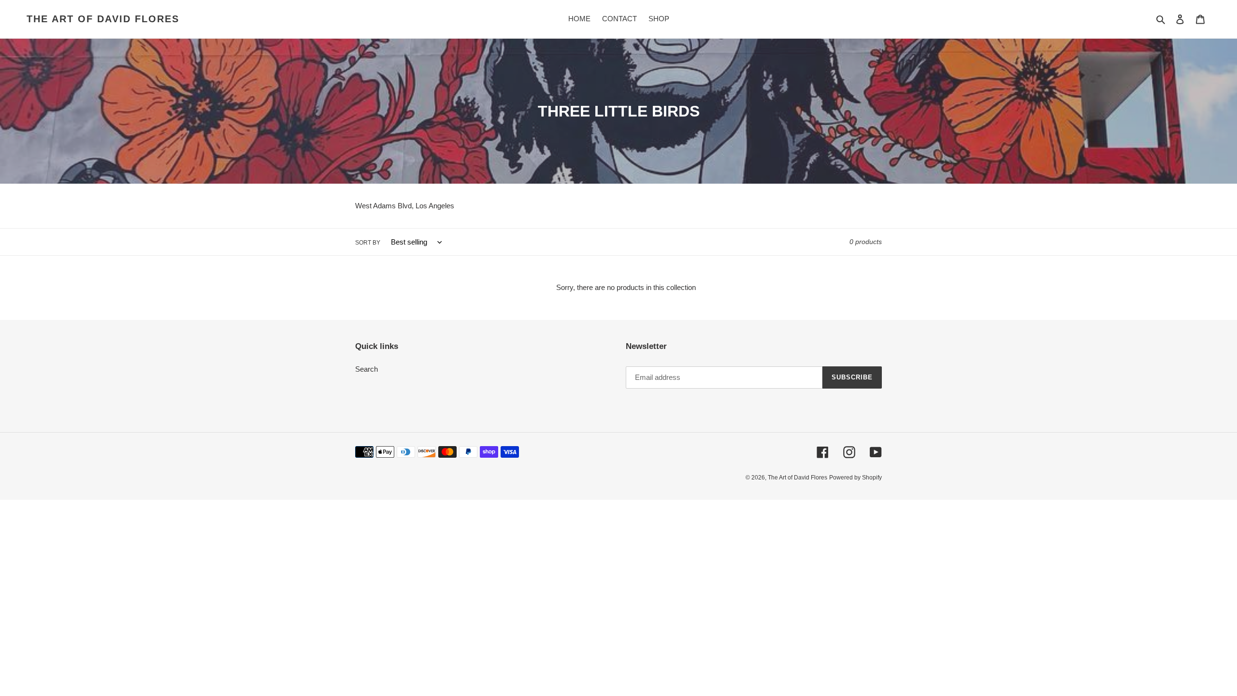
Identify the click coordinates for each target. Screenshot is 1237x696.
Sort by (367, 242)
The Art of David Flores (103, 19)
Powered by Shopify (855, 477)
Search (366, 369)
